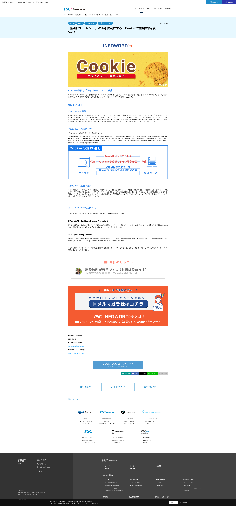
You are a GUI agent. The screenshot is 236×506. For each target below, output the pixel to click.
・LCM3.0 (158, 482)
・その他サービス (187, 490)
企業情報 (105, 497)
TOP (65, 15)
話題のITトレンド (105, 23)
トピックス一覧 (119, 387)
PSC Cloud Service (188, 479)
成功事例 (158, 466)
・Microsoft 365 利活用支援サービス (112, 485)
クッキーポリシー (83, 503)
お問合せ (106, 468)
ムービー (132, 466)
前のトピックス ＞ (151, 387)
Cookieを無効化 (184, 502)
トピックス (107, 466)
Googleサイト (91, 23)
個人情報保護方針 (134, 497)
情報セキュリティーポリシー (163, 497)
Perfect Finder (160, 479)
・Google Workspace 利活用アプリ (112, 488)
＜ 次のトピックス (85, 387)
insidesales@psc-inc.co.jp (76, 346)
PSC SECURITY (134, 479)
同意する (173, 502)
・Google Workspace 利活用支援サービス (113, 490)
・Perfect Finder (160, 485)
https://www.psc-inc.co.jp (76, 353)
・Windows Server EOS (188, 482)
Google (80, 23)
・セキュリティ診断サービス (136, 485)
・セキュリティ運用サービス (136, 482)
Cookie (72, 23)
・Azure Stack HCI (187, 485)
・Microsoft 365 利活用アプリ (110, 482)
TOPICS (70, 15)
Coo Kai (106, 479)
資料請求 (132, 468)
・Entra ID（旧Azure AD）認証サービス (192, 488)
